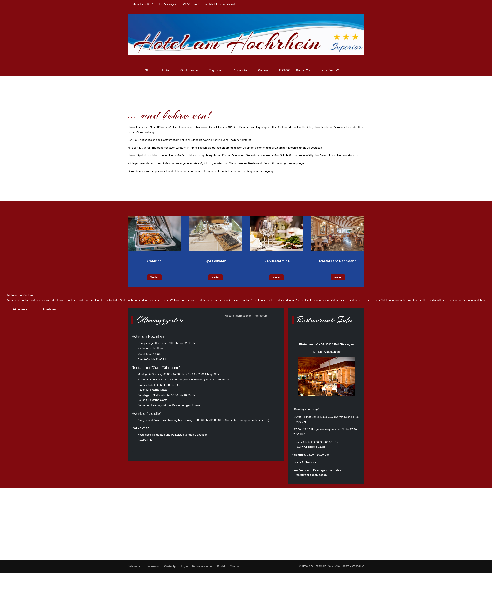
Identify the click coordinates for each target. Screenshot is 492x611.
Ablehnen (49, 309)
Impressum (261, 315)
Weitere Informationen (238, 315)
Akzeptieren (21, 309)
